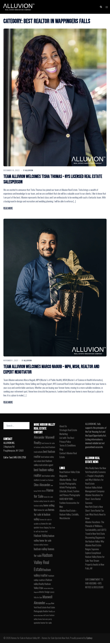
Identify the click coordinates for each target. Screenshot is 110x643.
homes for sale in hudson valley (44, 514)
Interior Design (44, 591)
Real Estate (42, 607)
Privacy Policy (65, 441)
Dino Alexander (42, 484)
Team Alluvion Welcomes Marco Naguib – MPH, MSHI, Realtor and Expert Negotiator (51, 369)
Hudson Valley (41, 535)
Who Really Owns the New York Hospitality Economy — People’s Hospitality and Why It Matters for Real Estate (95, 475)
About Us (63, 426)
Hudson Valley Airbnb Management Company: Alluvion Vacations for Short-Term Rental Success (95, 495)
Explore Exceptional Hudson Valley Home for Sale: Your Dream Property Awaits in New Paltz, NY (95, 560)
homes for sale (43, 509)
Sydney (89, 638)
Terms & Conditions (67, 445)
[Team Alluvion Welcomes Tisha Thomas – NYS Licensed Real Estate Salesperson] (55, 97)
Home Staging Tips (46, 527)
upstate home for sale (43, 622)
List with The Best (66, 438)
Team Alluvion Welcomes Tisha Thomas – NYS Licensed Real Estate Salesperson (52, 179)
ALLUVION (29, 170)
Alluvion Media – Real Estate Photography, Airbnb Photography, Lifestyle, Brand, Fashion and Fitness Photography (69, 487)
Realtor (45, 611)
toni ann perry (47, 619)
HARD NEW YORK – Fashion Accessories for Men (69, 502)
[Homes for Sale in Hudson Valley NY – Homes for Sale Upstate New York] (18, 6)
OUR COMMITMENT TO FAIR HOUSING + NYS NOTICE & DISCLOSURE (94, 583)
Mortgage (48, 603)
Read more (8, 208)
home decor (42, 490)
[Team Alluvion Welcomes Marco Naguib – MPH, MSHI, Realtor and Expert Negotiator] (55, 287)
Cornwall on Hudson (46, 480)
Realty (51, 611)
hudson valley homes (41, 544)
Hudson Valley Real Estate (43, 562)
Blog (61, 449)
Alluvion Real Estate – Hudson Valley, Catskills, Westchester (69, 514)
